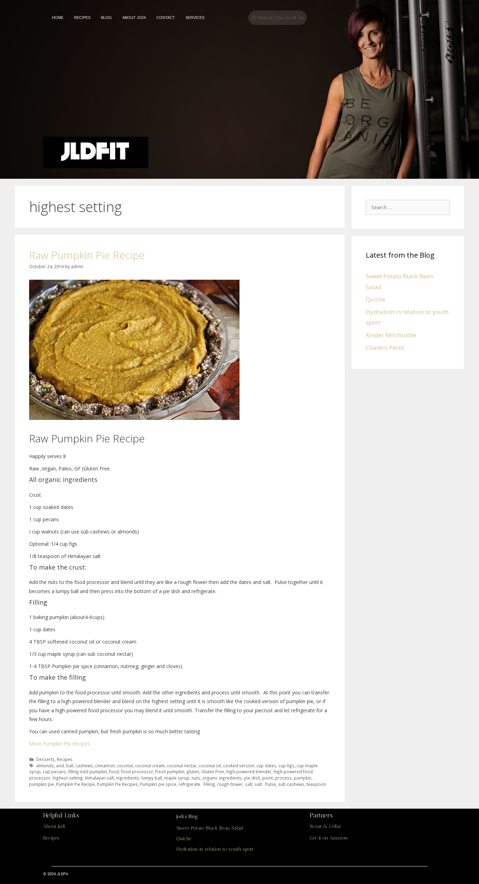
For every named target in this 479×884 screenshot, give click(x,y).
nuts (195, 778)
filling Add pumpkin (87, 771)
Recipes (65, 759)
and (60, 765)
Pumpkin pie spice (158, 784)
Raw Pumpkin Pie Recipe (87, 255)
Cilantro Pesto (385, 348)
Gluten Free (212, 771)
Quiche (375, 299)
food (114, 771)
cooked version (238, 765)
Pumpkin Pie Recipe (75, 784)
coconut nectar (182, 765)
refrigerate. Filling (196, 784)
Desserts (45, 759)
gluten (193, 771)
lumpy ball (151, 778)
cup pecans (54, 771)
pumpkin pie (41, 784)
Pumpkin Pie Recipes (117, 784)
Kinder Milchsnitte (391, 335)
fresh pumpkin (169, 771)
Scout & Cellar (325, 826)
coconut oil (210, 765)
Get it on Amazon (329, 838)
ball (69, 765)
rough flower (230, 784)
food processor (137, 771)
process (283, 778)
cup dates (266, 765)
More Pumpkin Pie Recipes (59, 743)
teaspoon (316, 784)
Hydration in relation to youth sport (215, 849)
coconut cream (150, 765)
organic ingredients (222, 778)
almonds (45, 765)
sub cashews (291, 784)
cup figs (286, 765)
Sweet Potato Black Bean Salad (209, 828)
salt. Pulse (265, 784)
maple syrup (176, 778)
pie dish (252, 778)
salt (248, 784)
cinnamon (105, 765)
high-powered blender (248, 771)
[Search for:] (409, 207)
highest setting (68, 778)
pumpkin (302, 778)
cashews (84, 765)
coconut (125, 765)
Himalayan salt (99, 778)
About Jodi (54, 826)
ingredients (127, 778)
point (267, 778)
